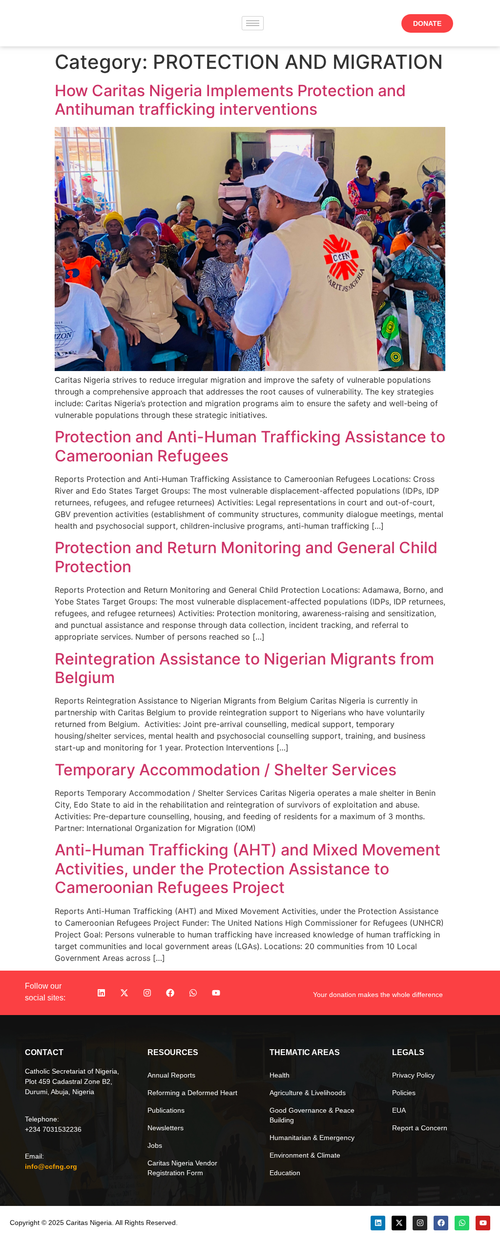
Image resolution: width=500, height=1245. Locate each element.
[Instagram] (147, 993)
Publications (166, 1110)
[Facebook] (170, 993)
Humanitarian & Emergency (312, 1137)
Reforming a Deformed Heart (192, 1093)
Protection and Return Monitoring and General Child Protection (246, 557)
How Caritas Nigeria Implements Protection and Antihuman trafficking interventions (230, 100)
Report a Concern (419, 1128)
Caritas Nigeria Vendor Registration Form (182, 1168)
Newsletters (165, 1128)
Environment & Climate (305, 1155)
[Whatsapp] (193, 993)
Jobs (154, 1145)
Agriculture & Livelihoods (308, 1093)
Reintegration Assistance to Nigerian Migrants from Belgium (244, 668)
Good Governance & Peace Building (312, 1115)
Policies (404, 1093)
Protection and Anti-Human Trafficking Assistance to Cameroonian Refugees (250, 446)
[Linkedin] (101, 993)
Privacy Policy (413, 1075)
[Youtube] (216, 993)
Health (280, 1075)
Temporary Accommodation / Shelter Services (225, 769)
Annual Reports (171, 1075)
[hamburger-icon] (253, 23)
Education (285, 1173)
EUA (399, 1110)
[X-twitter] (124, 993)
